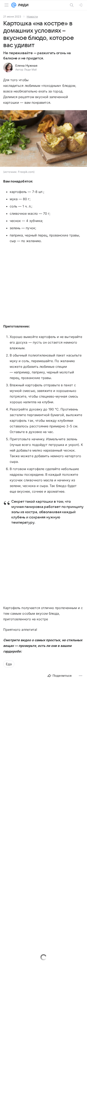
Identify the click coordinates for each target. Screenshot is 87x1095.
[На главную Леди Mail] (22, 5)
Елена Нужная (26, 65)
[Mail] (13, 5)
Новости (32, 16)
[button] (43, 139)
